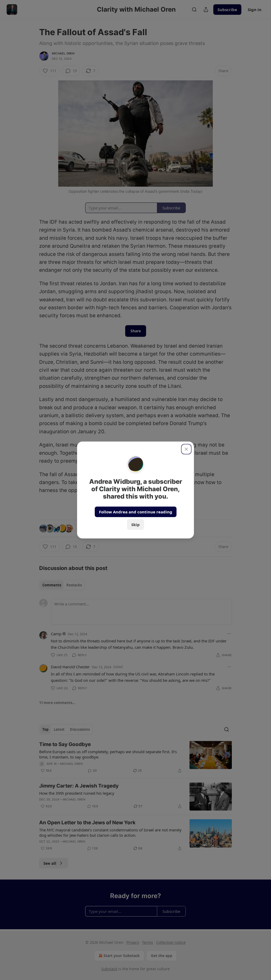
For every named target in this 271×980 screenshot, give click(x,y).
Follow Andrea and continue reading (135, 511)
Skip (135, 524)
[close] (186, 449)
